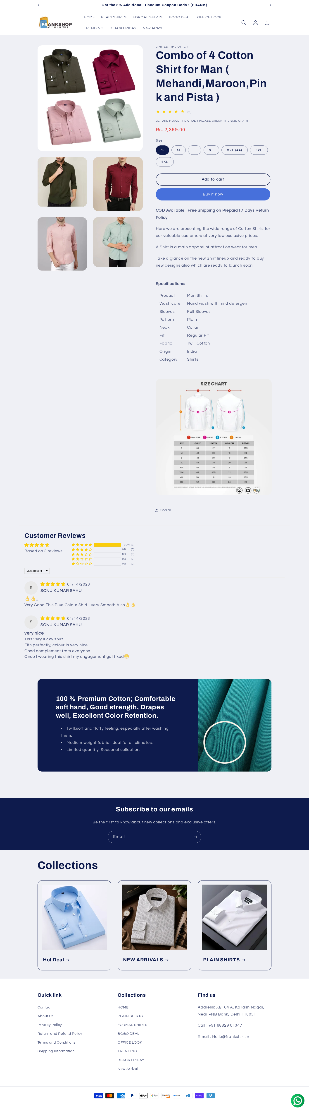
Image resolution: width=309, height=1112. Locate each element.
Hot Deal (53, 959)
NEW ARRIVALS (143, 959)
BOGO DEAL (129, 1033)
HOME (123, 1007)
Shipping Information (56, 1051)
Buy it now (213, 194)
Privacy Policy (50, 1025)
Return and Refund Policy (60, 1033)
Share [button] (165, 510)
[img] (53, 584)
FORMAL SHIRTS (132, 1025)
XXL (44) (234, 150)
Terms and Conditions (57, 1042)
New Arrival (128, 1069)
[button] (244, 23)
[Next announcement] (271, 5)
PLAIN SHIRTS (221, 959)
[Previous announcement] (38, 5)
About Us (46, 1016)
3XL (258, 150)
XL (211, 150)
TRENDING (127, 1051)
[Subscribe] (195, 837)
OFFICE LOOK (130, 1042)
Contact (45, 1007)
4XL (164, 162)
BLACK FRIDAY (131, 1060)
